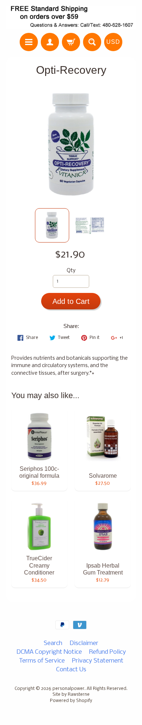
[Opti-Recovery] (52, 225)
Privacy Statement (97, 660)
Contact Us (71, 669)
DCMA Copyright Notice (49, 652)
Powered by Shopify (71, 701)
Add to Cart (71, 301)
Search (53, 643)
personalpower (68, 689)
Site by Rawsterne (71, 694)
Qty (71, 271)
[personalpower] (71, 17)
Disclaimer (84, 643)
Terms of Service (42, 660)
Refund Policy (107, 652)
